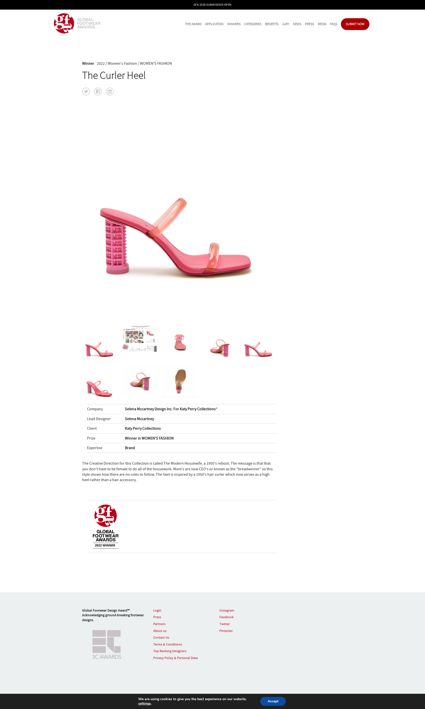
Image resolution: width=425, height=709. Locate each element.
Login (157, 610)
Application (214, 24)
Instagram (226, 610)
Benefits (271, 24)
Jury (285, 24)
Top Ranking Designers (169, 651)
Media (322, 24)
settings (144, 703)
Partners (159, 624)
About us (160, 631)
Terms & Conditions (167, 644)
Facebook (226, 617)
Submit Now (355, 24)
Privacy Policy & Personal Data (175, 658)
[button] (86, 91)
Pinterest (226, 631)
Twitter (224, 624)
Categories (252, 24)
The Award (193, 24)
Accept (273, 701)
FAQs (333, 24)
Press (309, 24)
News (297, 24)
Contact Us (161, 637)
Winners (234, 24)
